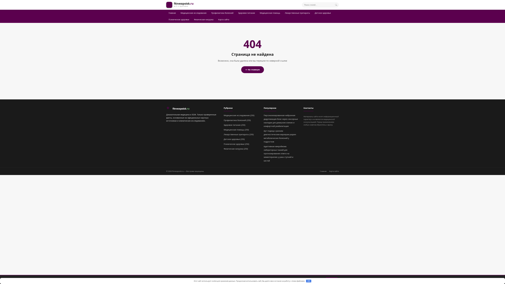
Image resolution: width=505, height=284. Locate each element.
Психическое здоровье (179, 19)
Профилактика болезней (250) (237, 120)
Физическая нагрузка (203, 19)
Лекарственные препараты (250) (239, 134)
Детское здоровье (323, 13)
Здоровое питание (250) (234, 125)
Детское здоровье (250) (234, 139)
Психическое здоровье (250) (236, 144)
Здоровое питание (246, 13)
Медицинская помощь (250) (236, 129)
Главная (172, 13)
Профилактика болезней (222, 13)
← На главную (252, 69)
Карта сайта (223, 19)
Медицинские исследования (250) (239, 115)
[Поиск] (336, 5)
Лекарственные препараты (297, 13)
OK (308, 281)
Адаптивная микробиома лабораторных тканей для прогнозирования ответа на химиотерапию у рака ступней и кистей (278, 153)
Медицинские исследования (193, 13)
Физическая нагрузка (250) (236, 149)
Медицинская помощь (270, 13)
